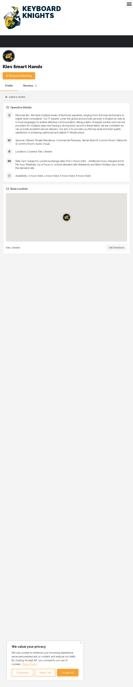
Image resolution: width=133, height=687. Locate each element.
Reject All (45, 672)
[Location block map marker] (66, 217)
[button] (129, 4)
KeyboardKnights (41, 12)
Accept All (68, 672)
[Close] (81, 642)
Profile (9, 85)
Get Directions (117, 247)
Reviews (30, 85)
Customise (22, 672)
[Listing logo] (9, 56)
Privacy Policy (29, 664)
